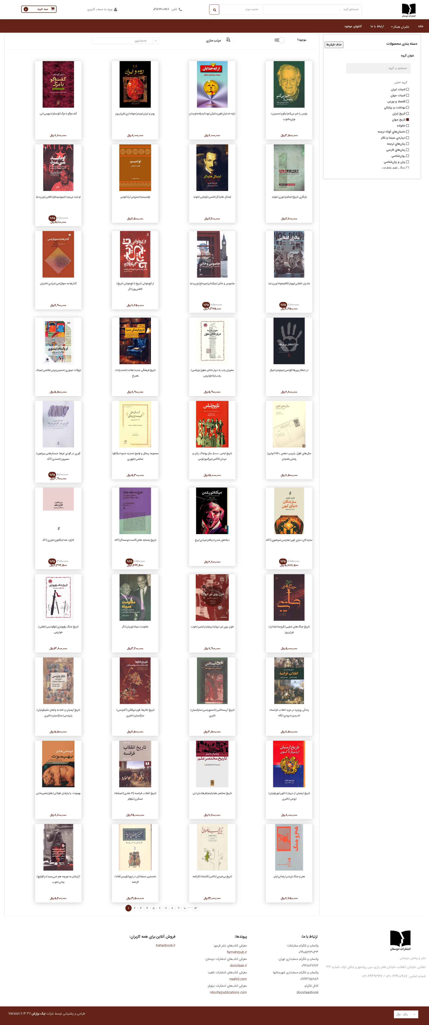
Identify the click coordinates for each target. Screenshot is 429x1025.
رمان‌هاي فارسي (396, 150)
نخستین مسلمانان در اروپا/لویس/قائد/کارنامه (135, 879)
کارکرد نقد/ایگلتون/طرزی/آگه (58, 540)
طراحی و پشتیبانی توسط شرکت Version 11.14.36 (46, 1014)
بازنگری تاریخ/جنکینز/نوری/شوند (289, 197)
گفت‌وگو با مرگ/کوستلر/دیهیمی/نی (58, 113)
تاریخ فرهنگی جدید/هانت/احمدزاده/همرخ (135, 373)
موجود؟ (301, 40)
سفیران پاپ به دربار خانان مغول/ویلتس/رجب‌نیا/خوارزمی (212, 373)
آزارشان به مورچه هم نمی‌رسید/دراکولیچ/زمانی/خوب (58, 879)
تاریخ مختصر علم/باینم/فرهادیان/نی (212, 793)
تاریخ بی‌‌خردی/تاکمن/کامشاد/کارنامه (212, 876)
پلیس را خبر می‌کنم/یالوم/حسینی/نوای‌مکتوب (289, 116)
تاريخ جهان (399, 119)
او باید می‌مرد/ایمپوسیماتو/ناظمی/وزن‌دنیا (58, 197)
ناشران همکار (401, 27)
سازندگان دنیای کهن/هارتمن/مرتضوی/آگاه (289, 540)
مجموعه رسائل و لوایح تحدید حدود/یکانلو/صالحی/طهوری (135, 456)
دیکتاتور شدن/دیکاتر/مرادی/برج (212, 540)
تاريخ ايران (399, 113)
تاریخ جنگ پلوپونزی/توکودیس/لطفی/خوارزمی (58, 630)
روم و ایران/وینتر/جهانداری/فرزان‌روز (135, 113)
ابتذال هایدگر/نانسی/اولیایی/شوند (212, 197)
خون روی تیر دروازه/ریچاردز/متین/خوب (212, 627)
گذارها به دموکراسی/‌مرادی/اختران (58, 283)
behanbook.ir (165, 945)
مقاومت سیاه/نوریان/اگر (135, 627)
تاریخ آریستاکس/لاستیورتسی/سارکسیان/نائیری (212, 713)
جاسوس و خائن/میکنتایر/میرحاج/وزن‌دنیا (212, 283)
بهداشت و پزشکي (395, 107)
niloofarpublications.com (228, 992)
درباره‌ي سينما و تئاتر (393, 137)
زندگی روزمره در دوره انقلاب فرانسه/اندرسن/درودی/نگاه (289, 713)
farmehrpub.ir (237, 952)
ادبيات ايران (398, 89)
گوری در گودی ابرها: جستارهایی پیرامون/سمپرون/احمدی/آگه (58, 456)
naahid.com (238, 979)
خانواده (401, 125)
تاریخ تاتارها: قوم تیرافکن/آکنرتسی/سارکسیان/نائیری (135, 713)
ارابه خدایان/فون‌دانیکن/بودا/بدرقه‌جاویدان (212, 113)
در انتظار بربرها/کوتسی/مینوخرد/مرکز (289, 370)
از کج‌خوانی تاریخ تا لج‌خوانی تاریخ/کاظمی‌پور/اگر (135, 286)
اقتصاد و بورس (396, 101)
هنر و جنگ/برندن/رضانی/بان (289, 876)
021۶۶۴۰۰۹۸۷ (161, 9)
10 (185, 908)
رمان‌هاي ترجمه (396, 143)
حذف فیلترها (334, 44)
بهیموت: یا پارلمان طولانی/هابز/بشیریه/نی (58, 793)
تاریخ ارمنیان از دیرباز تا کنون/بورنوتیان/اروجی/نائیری (289, 796)
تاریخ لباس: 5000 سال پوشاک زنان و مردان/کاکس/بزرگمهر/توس (212, 456)
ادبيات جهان (398, 95)
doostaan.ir (238, 966)
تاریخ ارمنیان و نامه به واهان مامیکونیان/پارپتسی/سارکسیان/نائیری (58, 713)
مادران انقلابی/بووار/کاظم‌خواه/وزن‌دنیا (289, 283)
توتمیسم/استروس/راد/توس (135, 197)
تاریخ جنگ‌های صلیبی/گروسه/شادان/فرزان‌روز (289, 630)
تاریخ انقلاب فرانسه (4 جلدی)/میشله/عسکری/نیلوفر (135, 796)
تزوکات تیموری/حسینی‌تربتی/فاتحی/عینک (58, 370)
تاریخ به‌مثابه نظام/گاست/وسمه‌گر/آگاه (135, 540)
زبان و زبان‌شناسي (395, 162)
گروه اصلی (400, 82)
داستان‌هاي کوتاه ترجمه (392, 131)
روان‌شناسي (398, 156)
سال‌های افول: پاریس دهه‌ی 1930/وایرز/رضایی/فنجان (289, 456)
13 (195, 908)
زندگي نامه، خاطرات (394, 168)
